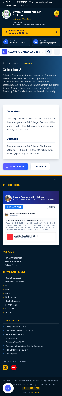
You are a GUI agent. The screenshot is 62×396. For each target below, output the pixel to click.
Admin (56, 179)
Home (7, 63)
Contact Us (40, 166)
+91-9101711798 (31, 388)
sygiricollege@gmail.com (42, 2)
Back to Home (17, 166)
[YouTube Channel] (14, 367)
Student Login (10, 5)
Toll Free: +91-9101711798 (16, 2)
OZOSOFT (35, 392)
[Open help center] (8, 388)
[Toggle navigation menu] (57, 52)
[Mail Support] (5, 367)
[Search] (48, 52)
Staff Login (25, 5)
